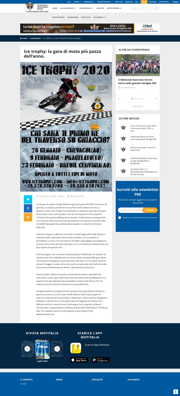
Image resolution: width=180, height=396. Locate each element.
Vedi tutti (138, 106)
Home (54, 8)
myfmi (144, 2)
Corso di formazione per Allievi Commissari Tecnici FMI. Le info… (143, 128)
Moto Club (119, 2)
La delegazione (66, 8)
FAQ (136, 2)
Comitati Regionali (104, 2)
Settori (76, 2)
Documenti (153, 2)
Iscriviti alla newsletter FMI (138, 192)
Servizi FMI (128, 2)
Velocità (100, 8)
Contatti (23, 384)
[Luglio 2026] (42, 349)
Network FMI (163, 2)
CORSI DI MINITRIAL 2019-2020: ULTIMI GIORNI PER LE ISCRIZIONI (144, 161)
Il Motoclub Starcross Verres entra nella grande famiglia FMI (137, 81)
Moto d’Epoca (58, 17)
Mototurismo (113, 8)
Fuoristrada (85, 8)
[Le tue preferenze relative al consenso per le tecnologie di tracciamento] (175, 391)
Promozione (72, 17)
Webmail (176, 2)
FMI (68, 2)
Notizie (53, 196)
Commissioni (88, 2)
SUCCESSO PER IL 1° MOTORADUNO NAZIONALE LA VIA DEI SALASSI (143, 172)
